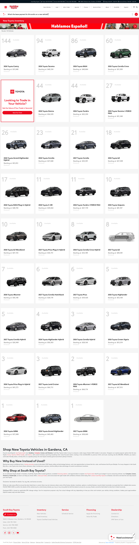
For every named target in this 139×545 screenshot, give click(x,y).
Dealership (116, 509)
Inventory (41, 509)
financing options (62, 474)
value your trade (42, 475)
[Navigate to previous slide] (1, 26)
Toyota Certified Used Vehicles (47, 519)
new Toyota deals (20, 453)
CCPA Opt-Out (77, 542)
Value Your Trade (17, 112)
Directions (114, 516)
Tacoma (13, 455)
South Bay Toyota (8, 542)
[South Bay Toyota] (12, 7)
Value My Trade (91, 516)
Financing (91, 509)
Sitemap (32, 542)
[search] (137, 7)
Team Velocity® (110, 542)
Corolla (22, 455)
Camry (9, 455)
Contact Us (11, 514)
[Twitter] (13, 533)
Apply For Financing (93, 513)
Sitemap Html (40, 542)
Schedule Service (67, 513)
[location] (79, 1)
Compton (37, 453)
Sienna (30, 455)
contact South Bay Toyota (98, 475)
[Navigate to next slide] (137, 26)
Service (65, 509)
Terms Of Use (25, 542)
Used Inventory (42, 516)
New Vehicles (41, 513)
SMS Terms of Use (117, 519)
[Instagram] (9, 533)
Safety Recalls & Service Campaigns (61, 542)
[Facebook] (5, 533)
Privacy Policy (17, 542)
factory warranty (29, 464)
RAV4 (18, 455)
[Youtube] (18, 533)
